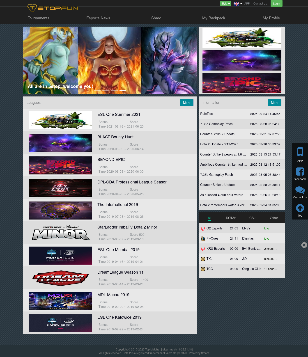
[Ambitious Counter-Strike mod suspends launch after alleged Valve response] (242, 164)
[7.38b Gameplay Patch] (242, 174)
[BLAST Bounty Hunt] (110, 142)
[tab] (209, 217)
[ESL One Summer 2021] (110, 120)
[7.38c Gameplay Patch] (242, 124)
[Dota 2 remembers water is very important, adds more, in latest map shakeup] (242, 205)
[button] (238, 3)
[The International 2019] (110, 210)
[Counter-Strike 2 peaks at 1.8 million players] (242, 154)
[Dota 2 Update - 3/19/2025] (242, 144)
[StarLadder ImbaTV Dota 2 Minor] (110, 232)
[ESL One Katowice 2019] (110, 322)
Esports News (98, 18)
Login (276, 3)
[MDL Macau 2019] (110, 300)
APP (247, 3)
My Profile (271, 18)
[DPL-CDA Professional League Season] (110, 187)
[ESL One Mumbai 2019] (110, 255)
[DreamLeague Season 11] (110, 277)
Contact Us (260, 3)
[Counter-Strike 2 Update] (242, 134)
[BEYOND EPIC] (110, 165)
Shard (156, 18)
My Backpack (213, 18)
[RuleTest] (242, 114)
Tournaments (38, 18)
